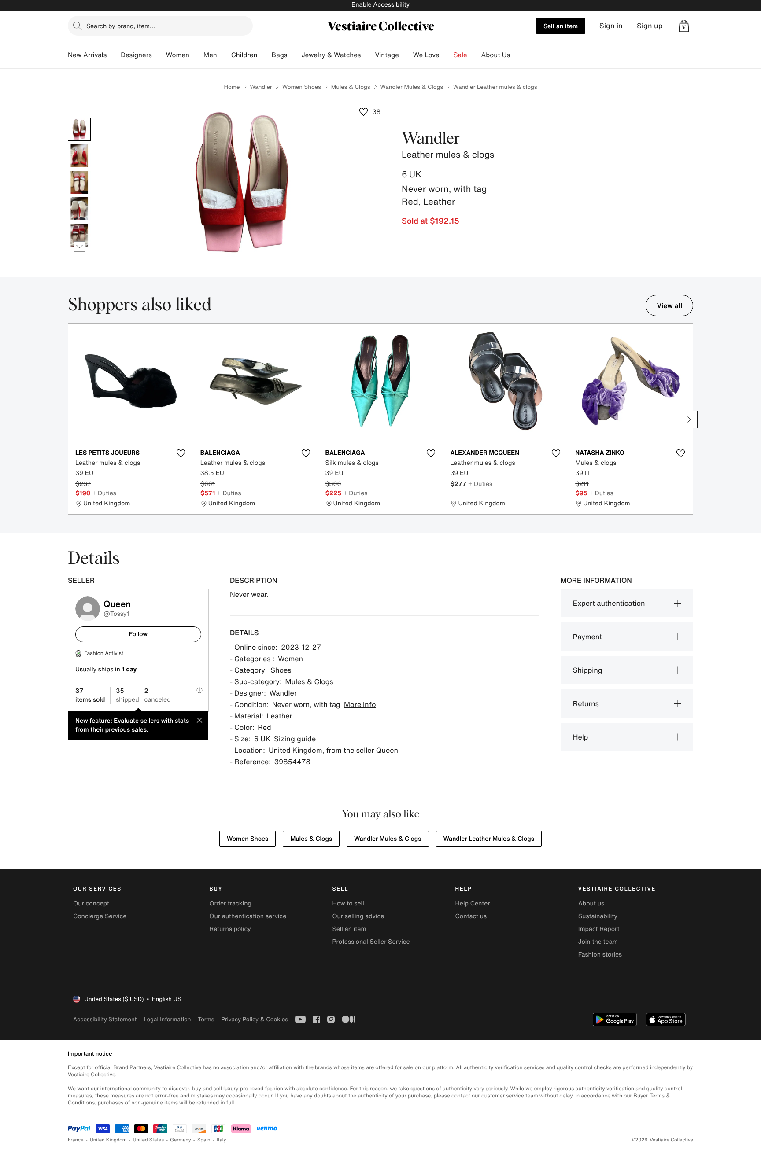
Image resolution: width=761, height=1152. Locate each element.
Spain (204, 1140)
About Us (495, 55)
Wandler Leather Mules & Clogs (488, 838)
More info (360, 704)
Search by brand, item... (120, 25)
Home (232, 87)
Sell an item (560, 25)
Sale (460, 55)
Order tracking (230, 903)
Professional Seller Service (371, 941)
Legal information (167, 1019)
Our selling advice (358, 916)
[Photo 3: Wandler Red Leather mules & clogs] (79, 182)
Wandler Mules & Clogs (411, 87)
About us (591, 903)
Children (244, 55)
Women (177, 55)
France (76, 1140)
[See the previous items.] (79, 118)
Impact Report (599, 929)
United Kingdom (108, 1140)
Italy (221, 1140)
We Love (426, 55)
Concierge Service (99, 916)
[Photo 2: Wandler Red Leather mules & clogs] (79, 155)
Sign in (611, 25)
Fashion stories (600, 954)
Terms (206, 1019)
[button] (684, 26)
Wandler (261, 87)
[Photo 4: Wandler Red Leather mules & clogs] (79, 208)
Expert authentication (609, 603)
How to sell (348, 903)
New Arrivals (87, 55)
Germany (180, 1140)
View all (669, 305)
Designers (136, 55)
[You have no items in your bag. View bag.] (684, 26)
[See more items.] (79, 246)
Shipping (587, 670)
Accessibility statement (105, 1019)
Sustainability (597, 916)
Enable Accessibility (380, 4)
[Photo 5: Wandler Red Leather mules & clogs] (79, 235)
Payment (587, 636)
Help (580, 737)
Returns (586, 703)
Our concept (91, 903)
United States (148, 1140)
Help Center (472, 903)
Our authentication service (247, 916)
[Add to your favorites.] (181, 453)
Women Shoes (301, 87)
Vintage (387, 55)
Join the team (598, 941)
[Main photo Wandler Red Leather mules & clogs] (79, 129)
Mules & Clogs (350, 87)
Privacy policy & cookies (254, 1019)
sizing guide (295, 738)
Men (210, 55)
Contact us (471, 916)
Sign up (650, 25)
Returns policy (230, 929)
